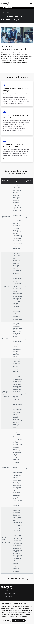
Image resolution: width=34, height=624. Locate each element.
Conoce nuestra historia (17, 578)
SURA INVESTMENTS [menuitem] (7, 596)
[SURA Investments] (5, 3)
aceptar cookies (19, 620)
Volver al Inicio (5, 12)
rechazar (6, 620)
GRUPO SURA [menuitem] (5, 590)
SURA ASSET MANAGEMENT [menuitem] (9, 593)
